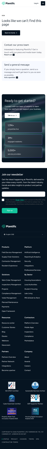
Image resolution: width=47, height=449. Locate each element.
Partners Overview (9, 357)
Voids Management (9, 298)
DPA (37, 439)
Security (27, 261)
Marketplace (29, 341)
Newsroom (6, 345)
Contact (27, 370)
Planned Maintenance (10, 302)
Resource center (8, 323)
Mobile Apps (29, 327)
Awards (27, 361)
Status (6, 439)
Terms (31, 439)
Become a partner (8, 370)
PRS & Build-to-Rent (32, 298)
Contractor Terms (10, 442)
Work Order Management (11, 280)
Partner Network (8, 361)
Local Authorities (30, 285)
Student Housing (30, 289)
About (26, 357)
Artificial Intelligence (32, 252)
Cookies (23, 439)
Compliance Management (11, 293)
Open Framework (8, 311)
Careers (27, 366)
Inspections (28, 332)
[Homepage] (23, 226)
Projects (5, 289)
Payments (5, 307)
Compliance (29, 336)
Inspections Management (11, 285)
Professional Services (32, 270)
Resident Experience (9, 266)
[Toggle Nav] (43, 3)
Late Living (28, 293)
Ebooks (4, 336)
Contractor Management (11, 261)
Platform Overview (31, 323)
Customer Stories (8, 327)
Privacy (14, 439)
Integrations (29, 266)
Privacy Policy (20, 200)
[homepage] (8, 3)
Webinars (5, 341)
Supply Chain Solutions (10, 257)
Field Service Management (12, 252)
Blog (3, 332)
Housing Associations (32, 280)
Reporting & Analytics (32, 257)
